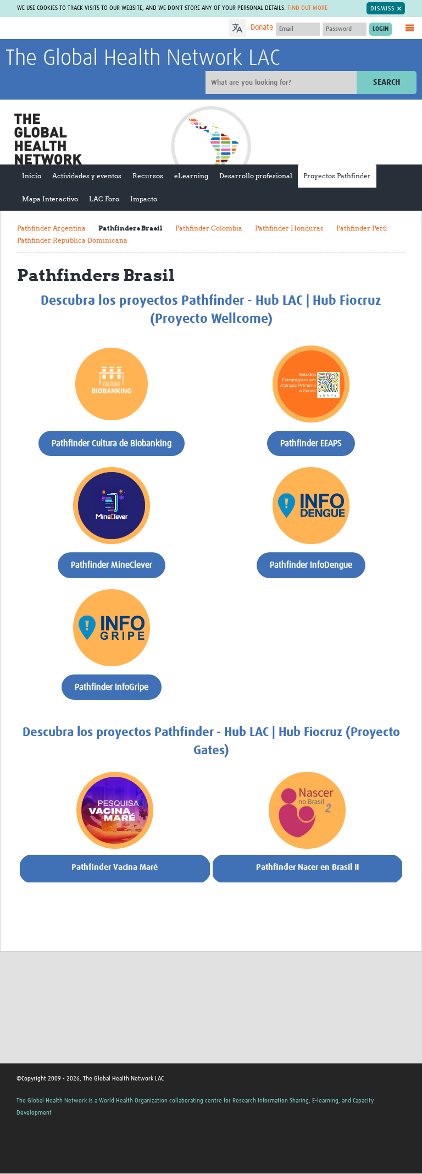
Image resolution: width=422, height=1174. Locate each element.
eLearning (191, 176)
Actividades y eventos (86, 176)
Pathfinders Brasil (130, 228)
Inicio (31, 176)
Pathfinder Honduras (289, 228)
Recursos (147, 176)
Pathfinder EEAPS (311, 443)
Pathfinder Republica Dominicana (72, 240)
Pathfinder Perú (361, 228)
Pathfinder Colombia (208, 228)
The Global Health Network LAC (142, 59)
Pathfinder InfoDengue (311, 565)
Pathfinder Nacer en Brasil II (307, 867)
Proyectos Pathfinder (337, 176)
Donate (262, 27)
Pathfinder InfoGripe (111, 687)
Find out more (307, 8)
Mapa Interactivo (50, 199)
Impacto (143, 199)
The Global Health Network (87, 29)
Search (386, 82)
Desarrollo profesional (255, 176)
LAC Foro (104, 199)
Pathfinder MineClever (111, 565)
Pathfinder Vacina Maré (114, 867)
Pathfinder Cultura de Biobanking (111, 443)
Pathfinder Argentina (51, 228)
